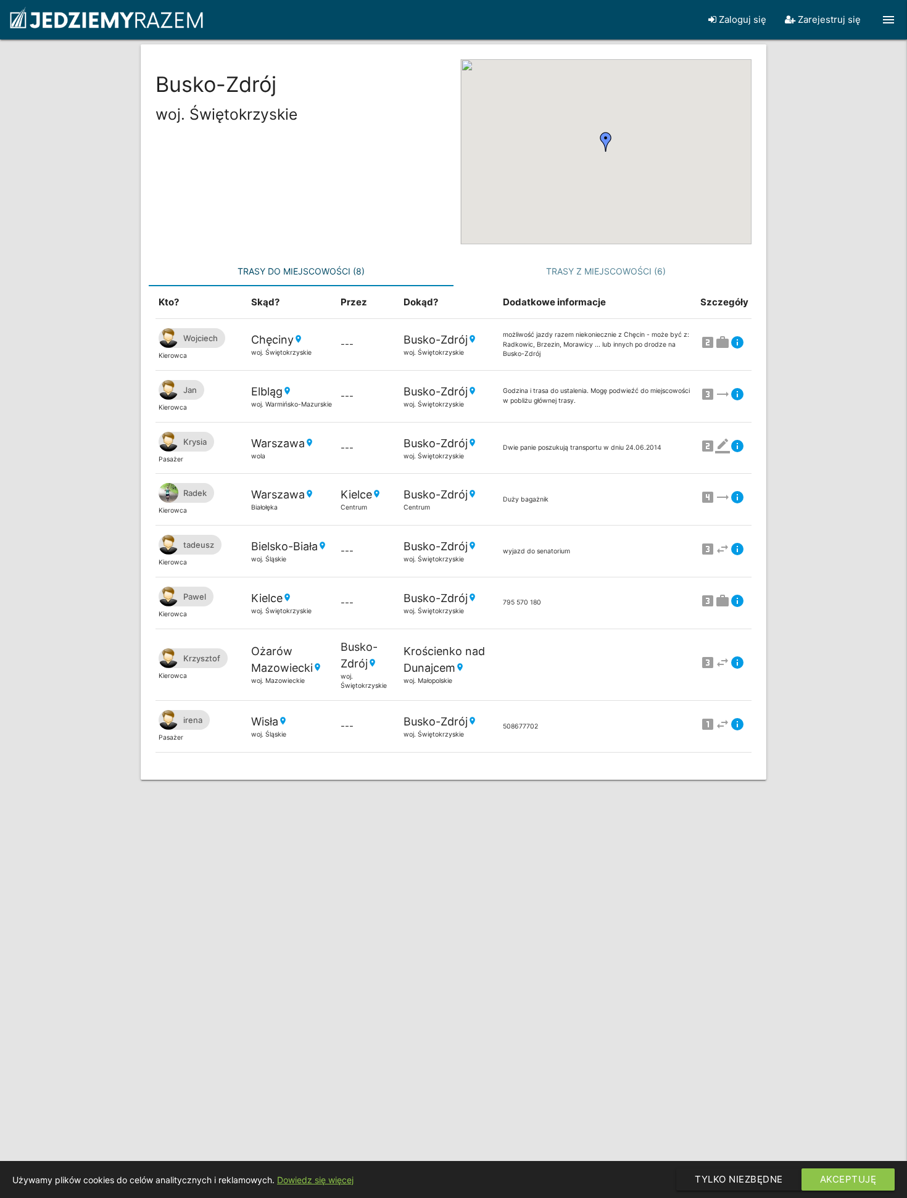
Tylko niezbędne (739, 1179)
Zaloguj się (741, 19)
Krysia (195, 442)
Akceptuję (848, 1179)
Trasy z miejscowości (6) (606, 271)
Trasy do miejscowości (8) (301, 271)
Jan (190, 390)
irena (192, 720)
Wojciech (200, 338)
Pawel (194, 596)
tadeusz (198, 545)
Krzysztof (201, 658)
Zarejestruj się (828, 19)
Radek (195, 493)
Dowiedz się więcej (315, 1180)
